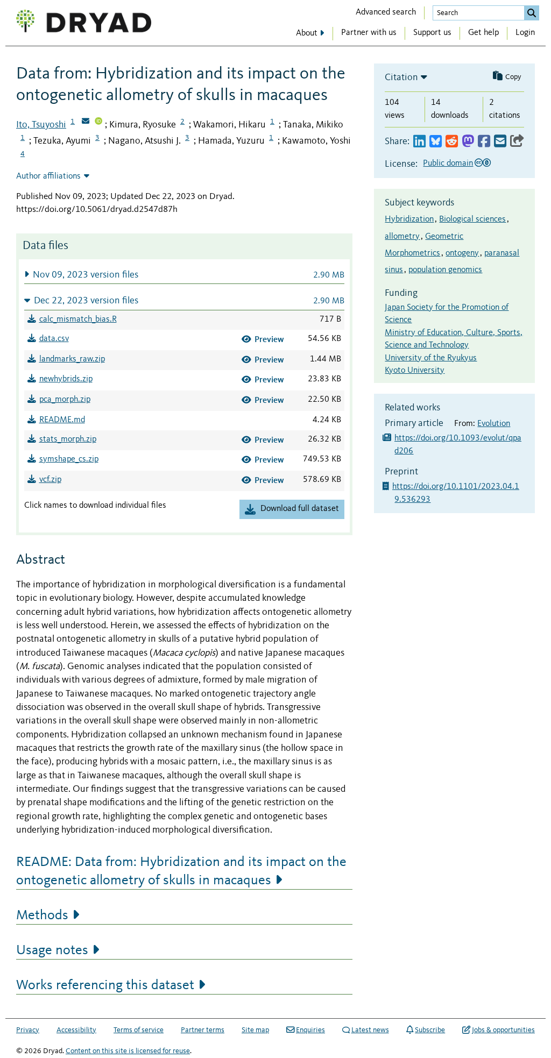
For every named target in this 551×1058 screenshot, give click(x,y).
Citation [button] (401, 77)
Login (525, 33)
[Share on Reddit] (452, 142)
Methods (42, 915)
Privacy (27, 1030)
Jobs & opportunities (503, 1030)
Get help (483, 33)
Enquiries (310, 1030)
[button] (184, 275)
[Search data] (531, 12)
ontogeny (462, 253)
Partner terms (202, 1030)
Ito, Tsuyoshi (41, 125)
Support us (432, 33)
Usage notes (52, 950)
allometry (402, 236)
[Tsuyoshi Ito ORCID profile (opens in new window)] (98, 122)
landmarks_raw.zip (72, 359)
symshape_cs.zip (68, 459)
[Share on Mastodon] (468, 142)
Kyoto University (414, 370)
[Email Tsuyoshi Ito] (85, 122)
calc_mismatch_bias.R (78, 319)
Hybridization (409, 219)
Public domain (448, 163)
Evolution (493, 424)
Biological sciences (472, 219)
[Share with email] (500, 142)
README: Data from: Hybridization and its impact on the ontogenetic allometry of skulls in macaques (181, 871)
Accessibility (76, 1030)
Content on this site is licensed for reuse (128, 1051)
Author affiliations (48, 176)
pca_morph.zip (64, 399)
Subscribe (430, 1030)
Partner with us (369, 33)
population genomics (445, 270)
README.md (62, 420)
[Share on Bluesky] (435, 142)
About (306, 33)
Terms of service (139, 1030)
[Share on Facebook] (484, 142)
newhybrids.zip (66, 379)
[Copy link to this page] (517, 141)
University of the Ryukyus (431, 358)
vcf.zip (50, 479)
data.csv (54, 339)
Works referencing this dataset (105, 985)
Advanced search (386, 12)
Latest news (370, 1030)
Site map (255, 1030)
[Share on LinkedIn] (419, 142)
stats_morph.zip (67, 439)
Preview (269, 339)
